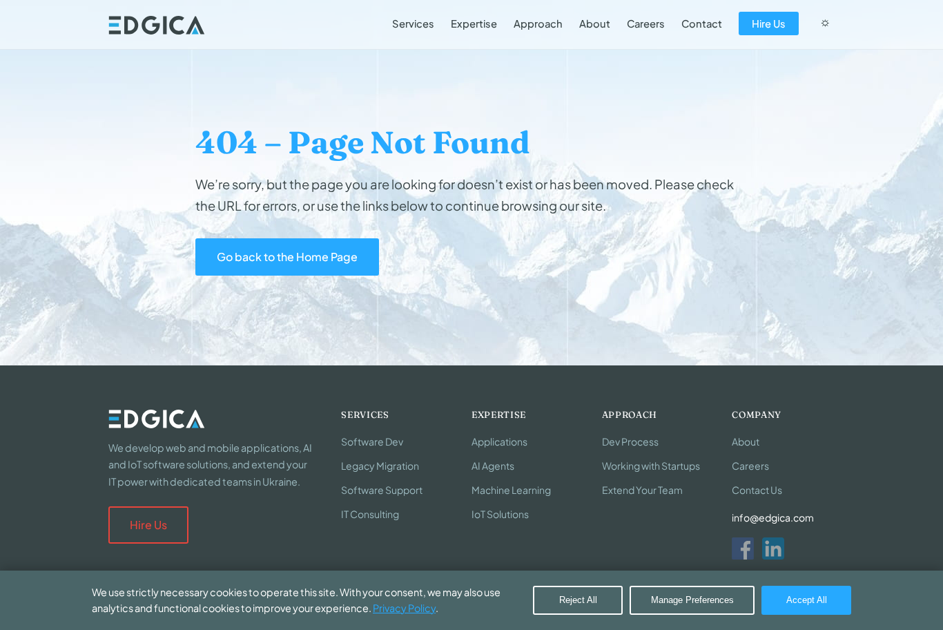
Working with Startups (651, 465)
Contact (701, 23)
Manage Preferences (692, 600)
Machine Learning (511, 490)
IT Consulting (370, 514)
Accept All (806, 600)
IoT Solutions (500, 514)
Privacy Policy (404, 608)
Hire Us (769, 23)
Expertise (474, 23)
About (594, 23)
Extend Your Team (642, 490)
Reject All (578, 600)
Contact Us (757, 490)
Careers (646, 23)
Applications (499, 441)
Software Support (381, 490)
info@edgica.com (773, 517)
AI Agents (492, 465)
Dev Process (630, 441)
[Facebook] (743, 548)
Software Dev (372, 441)
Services (413, 23)
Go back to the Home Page (287, 256)
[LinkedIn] (773, 548)
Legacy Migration (380, 465)
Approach (538, 23)
